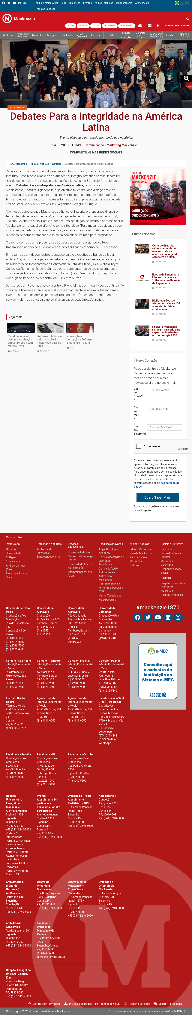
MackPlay (83, 26)
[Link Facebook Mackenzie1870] (3, 3)
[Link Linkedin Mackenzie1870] (19, 3)
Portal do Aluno (126, 26)
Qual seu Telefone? (139, 430)
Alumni (70, 26)
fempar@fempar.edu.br (51, 956)
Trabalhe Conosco (139, 1003)
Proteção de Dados (80, 1003)
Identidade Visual (110, 1003)
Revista (95, 26)
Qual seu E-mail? (137, 413)
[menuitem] (47, 3)
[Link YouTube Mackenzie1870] (14, 3)
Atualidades (17, 107)
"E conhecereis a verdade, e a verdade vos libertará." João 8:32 (146, 1011)
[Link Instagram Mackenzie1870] (24, 3)
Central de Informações (47, 1003)
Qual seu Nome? (138, 394)
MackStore (110, 26)
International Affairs (176, 26)
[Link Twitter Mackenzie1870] (9, 3)
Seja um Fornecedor (170, 1003)
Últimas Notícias (143, 234)
